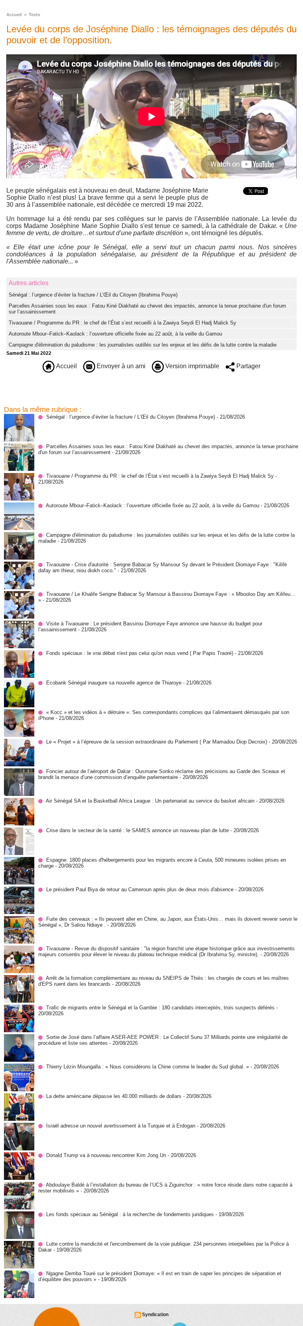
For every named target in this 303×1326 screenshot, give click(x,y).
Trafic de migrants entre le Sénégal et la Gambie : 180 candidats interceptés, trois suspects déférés (160, 1008)
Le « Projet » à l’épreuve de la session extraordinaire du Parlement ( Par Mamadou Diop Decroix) (156, 742)
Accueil (14, 14)
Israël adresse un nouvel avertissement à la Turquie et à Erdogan (120, 1126)
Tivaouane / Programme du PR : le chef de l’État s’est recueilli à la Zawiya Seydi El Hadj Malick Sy (122, 323)
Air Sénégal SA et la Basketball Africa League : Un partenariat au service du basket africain (150, 801)
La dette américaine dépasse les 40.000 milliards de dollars (113, 1096)
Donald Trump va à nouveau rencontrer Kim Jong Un (106, 1155)
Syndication (155, 1314)
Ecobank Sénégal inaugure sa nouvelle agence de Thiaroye (113, 683)
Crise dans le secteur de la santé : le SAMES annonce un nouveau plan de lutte (137, 830)
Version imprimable (191, 366)
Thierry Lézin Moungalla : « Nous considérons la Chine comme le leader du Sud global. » (147, 1067)
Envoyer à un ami (120, 366)
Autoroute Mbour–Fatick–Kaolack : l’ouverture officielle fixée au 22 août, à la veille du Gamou (115, 334)
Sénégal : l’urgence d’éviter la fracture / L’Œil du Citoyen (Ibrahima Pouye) (93, 295)
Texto (34, 14)
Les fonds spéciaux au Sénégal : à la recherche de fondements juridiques (130, 1214)
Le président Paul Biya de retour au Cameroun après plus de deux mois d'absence (140, 889)
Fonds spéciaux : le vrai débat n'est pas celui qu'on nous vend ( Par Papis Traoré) (139, 653)
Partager (247, 366)
